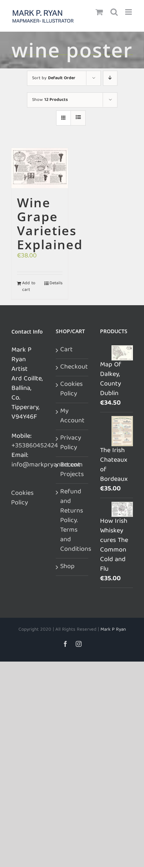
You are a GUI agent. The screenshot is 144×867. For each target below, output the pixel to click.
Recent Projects (72, 470)
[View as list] (78, 118)
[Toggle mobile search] (114, 12)
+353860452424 (34, 446)
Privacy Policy (70, 443)
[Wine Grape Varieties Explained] (39, 168)
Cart (66, 350)
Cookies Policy (22, 498)
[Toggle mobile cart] (99, 12)
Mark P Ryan (113, 629)
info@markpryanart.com (47, 465)
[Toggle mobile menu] (129, 12)
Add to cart (28, 286)
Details (55, 283)
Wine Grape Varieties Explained (50, 223)
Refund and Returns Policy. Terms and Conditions (72, 520)
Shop (67, 567)
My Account (72, 416)
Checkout (72, 367)
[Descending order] (110, 78)
